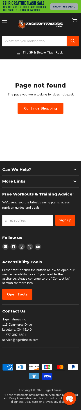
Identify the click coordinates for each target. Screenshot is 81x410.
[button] (69, 398)
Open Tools (17, 294)
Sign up (65, 220)
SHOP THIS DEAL (64, 6)
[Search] (73, 41)
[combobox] (34, 41)
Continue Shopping (40, 108)
